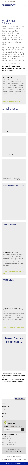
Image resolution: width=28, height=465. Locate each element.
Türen (3, 403)
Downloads (5, 417)
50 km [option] (20, 426)
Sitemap (4, 459)
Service (4, 410)
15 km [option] (11, 426)
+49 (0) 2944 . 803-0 (11, 442)
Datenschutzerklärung (21, 459)
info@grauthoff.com (11, 444)
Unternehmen (5, 406)
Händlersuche (12, 1)
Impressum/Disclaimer (11, 459)
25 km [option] (16, 426)
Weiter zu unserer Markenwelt (10, 101)
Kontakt (4, 413)
